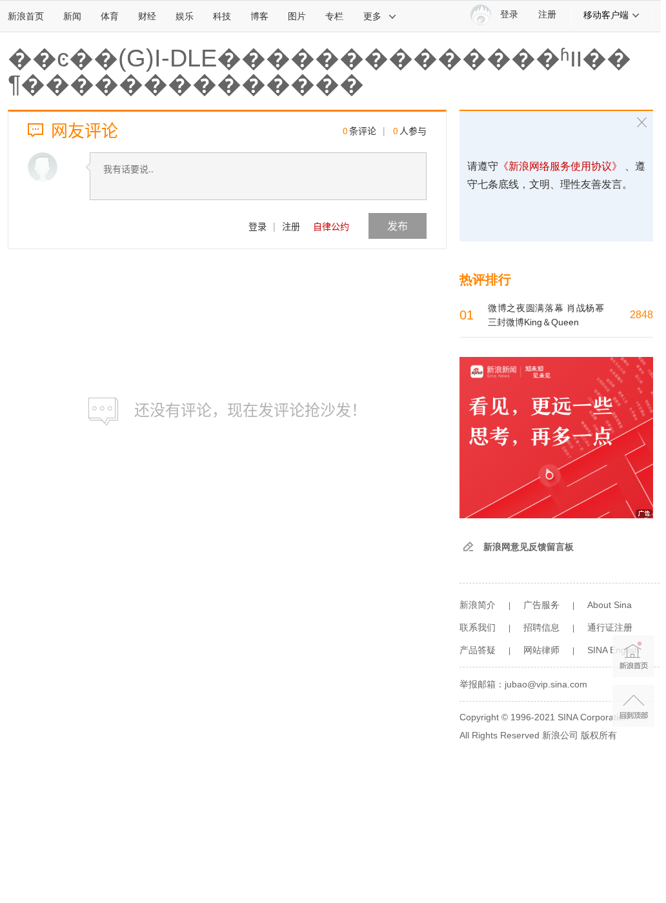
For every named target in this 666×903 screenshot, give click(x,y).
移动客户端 (606, 15)
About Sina (609, 605)
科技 (222, 16)
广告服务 (541, 605)
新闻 (72, 16)
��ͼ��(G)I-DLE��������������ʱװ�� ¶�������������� (319, 71)
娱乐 (185, 16)
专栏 (334, 16)
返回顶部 (633, 706)
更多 (372, 16)
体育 (110, 16)
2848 (641, 314)
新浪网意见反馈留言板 (528, 547)
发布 (397, 225)
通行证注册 (609, 627)
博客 (259, 16)
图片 (297, 16)
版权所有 (599, 735)
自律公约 (331, 225)
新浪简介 (477, 605)
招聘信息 (541, 627)
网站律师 (541, 650)
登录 (257, 225)
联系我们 (477, 627)
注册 (547, 14)
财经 (147, 16)
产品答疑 (477, 650)
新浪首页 (26, 16)
